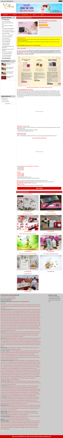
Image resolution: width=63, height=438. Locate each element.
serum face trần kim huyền (11, 325)
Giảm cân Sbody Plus (26, 347)
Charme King (11, 425)
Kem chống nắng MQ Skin (5, 306)
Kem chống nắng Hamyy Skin (31, 405)
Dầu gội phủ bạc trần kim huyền (24, 311)
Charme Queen (20, 422)
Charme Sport (27, 425)
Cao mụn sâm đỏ (24, 403)
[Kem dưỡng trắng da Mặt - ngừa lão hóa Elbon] (28, 263)
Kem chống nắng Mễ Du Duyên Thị (17, 395)
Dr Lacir (4, 362)
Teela (15, 411)
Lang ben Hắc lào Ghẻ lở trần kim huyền (8, 330)
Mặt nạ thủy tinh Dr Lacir (29, 363)
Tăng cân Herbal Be (26, 419)
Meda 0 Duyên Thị (14, 390)
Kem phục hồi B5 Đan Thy (30, 344)
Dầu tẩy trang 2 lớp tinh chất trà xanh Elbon (28, 233)
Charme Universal (20, 424)
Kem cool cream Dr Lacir (13, 363)
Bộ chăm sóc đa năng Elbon (50, 213)
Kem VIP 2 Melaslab (35, 376)
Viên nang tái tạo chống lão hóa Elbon (50, 253)
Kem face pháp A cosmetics (8, 354)
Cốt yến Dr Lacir (27, 365)
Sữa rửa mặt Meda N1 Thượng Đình (26, 393)
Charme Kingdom (22, 427)
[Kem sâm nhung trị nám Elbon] (27, 28)
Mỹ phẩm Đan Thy (11, 338)
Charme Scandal (32, 424)
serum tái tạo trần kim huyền (22, 327)
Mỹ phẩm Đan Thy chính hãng (33, 338)
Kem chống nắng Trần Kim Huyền (17, 314)
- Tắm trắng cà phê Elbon (6, 56)
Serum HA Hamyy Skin (24, 406)
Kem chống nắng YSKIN (8, 414)
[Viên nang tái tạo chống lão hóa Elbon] (51, 263)
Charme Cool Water (34, 425)
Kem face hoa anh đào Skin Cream (11, 417)
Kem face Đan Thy (9, 344)
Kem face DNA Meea (28, 398)
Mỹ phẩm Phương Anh (10, 352)
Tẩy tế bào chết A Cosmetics (10, 357)
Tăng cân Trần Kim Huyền (13, 322)
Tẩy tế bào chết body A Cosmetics (22, 357)
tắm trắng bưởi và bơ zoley (34, 331)
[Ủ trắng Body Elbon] (28, 283)
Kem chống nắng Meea (20, 398)
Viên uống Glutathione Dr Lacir (15, 368)
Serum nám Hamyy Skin (5, 408)
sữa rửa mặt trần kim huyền (22, 325)
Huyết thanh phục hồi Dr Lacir (28, 373)
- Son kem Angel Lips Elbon (7, 55)
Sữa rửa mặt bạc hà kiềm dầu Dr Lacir (29, 362)
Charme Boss (22, 425)
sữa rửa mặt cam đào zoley (23, 331)
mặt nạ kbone (20, 336)
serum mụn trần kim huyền (11, 327)
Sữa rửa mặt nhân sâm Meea (8, 400)
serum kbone (29, 333)
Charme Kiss (9, 424)
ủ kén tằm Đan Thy (15, 339)
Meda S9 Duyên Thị (5, 393)
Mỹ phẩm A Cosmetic (28, 350)
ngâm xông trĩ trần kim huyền (22, 328)
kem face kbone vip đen (22, 333)
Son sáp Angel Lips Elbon (28, 213)
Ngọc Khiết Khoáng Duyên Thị (7, 387)
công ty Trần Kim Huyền (36, 309)
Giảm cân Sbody (10, 347)
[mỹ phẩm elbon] (8, 8)
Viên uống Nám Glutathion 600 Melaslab (11, 379)
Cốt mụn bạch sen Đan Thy (19, 341)
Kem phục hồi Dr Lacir (19, 373)
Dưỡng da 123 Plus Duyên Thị (23, 390)
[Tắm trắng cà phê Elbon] (28, 203)
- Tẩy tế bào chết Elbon (6, 43)
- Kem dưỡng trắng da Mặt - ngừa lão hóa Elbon (8, 47)
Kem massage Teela (33, 411)
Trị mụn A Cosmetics (20, 355)
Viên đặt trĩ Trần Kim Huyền (22, 319)
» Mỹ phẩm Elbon (5, 19)
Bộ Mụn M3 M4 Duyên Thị (22, 389)
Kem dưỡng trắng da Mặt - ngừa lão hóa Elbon (28, 253)
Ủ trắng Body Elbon (28, 273)
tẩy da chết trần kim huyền (32, 325)
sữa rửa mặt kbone (35, 333)
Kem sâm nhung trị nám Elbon (23, 50)
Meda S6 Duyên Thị (5, 389)
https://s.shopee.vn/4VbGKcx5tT (42, 436)
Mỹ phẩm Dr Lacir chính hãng (26, 360)
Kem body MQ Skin (14, 306)
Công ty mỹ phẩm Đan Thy (23, 338)
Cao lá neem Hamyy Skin (12, 409)
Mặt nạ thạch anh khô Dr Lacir (21, 371)
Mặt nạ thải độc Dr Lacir (10, 365)
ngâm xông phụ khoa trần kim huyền (34, 328)
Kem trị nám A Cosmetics (28, 355)
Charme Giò (6, 425)
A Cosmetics (13, 350)
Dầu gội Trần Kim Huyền (5, 311)
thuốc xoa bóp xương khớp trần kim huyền (8, 328)
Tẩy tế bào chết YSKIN (23, 414)
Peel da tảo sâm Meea (7, 401)
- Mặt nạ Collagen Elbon (6, 41)
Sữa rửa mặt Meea (17, 400)
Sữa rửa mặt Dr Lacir (18, 362)
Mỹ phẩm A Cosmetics (20, 350)
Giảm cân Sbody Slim (18, 347)
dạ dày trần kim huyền (19, 312)
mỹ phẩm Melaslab (17, 376)
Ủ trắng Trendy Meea (11, 398)
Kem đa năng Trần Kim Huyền (29, 314)
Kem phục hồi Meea (15, 401)
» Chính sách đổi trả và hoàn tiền (54, 298)
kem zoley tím (15, 331)
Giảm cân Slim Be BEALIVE (17, 419)
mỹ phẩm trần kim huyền (26, 309)
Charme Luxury (35, 427)
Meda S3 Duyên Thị (30, 389)
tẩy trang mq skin (37, 304)
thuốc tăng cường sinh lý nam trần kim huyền (20, 323)
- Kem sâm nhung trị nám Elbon (7, 30)
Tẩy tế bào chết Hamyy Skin (15, 408)
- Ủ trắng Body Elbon (5, 44)
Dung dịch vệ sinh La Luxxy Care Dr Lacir (29, 374)
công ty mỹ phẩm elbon (11, 296)
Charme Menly (15, 427)
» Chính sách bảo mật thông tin (54, 296)
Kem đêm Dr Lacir (21, 363)
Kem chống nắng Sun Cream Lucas (7, 341)
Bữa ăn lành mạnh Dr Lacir (7, 374)
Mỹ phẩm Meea (10, 397)
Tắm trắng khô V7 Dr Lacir (28, 370)
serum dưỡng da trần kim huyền (33, 327)
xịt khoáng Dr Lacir (6, 366)
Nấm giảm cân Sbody (16, 349)
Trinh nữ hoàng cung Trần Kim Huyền (7, 320)
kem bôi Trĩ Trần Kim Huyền (21, 317)
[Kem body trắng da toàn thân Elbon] (51, 243)
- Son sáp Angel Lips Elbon (6, 53)
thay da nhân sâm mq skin (19, 304)
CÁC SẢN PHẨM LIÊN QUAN (22, 191)
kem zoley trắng (9, 331)
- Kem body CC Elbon (5, 33)
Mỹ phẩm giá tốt (10, 411)
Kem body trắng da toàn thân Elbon (51, 233)
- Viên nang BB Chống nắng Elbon (8, 28)
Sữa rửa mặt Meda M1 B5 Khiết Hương (13, 392)
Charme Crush (14, 424)
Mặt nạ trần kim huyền (22, 322)
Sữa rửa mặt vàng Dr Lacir (10, 371)
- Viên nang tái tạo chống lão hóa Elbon (7, 26)
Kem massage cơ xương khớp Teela (22, 411)
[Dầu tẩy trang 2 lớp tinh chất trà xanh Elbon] (28, 243)
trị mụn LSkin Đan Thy (28, 341)
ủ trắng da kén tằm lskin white (24, 339)
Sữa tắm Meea (6, 403)
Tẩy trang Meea (31, 401)
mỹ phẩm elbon (3, 296)
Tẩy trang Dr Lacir (31, 366)
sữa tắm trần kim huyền (33, 323)
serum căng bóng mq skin (29, 304)
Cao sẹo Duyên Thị (17, 387)
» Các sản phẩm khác (6, 58)
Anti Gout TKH (13, 319)
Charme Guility (16, 425)
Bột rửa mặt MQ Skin (22, 306)
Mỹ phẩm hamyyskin (21, 405)
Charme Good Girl (14, 422)
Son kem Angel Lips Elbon (51, 193)
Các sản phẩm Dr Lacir (10, 362)
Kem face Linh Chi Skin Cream (24, 416)
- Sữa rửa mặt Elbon (5, 38)
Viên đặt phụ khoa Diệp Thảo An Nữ (29, 382)
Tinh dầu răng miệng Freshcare (8, 382)
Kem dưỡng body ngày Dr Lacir (8, 370)
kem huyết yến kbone (7, 336)
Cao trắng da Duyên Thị (33, 390)
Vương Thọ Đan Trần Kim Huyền (32, 317)
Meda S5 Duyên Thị (13, 389)
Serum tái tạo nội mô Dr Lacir (32, 371)
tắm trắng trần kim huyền (31, 322)
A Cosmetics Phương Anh (19, 352)
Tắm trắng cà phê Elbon (27, 193)
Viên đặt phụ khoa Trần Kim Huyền (33, 319)
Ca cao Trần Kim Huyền (14, 311)
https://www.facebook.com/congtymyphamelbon (20, 301)
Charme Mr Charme (28, 427)
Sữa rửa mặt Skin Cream (22, 417)
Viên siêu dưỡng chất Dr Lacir (26, 368)
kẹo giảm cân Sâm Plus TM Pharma (16, 381)
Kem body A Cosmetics (25, 354)
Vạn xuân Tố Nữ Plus (18, 382)
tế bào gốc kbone (15, 336)
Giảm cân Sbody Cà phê (8, 349)
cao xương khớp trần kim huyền (9, 312)
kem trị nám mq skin (30, 306)
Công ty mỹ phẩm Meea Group (19, 397)
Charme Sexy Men (9, 427)
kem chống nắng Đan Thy (34, 339)
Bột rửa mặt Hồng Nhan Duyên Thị (30, 395)
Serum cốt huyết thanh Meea (27, 400)
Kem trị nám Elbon (25, 52)
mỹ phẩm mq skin (4, 304)
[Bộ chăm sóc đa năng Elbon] (51, 223)
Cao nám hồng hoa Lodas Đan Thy (19, 344)
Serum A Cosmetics (32, 357)
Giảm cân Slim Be (8, 419)
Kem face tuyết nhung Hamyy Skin (13, 406)
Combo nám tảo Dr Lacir (17, 374)
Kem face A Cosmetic (17, 354)
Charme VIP (25, 422)
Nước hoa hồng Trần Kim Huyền (9, 317)
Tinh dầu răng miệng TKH (34, 320)
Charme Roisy (26, 424)
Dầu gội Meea (17, 403)
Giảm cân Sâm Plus (27, 381)
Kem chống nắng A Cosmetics (10, 355)
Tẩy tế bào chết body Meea (30, 397)
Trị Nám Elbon (25, 126)
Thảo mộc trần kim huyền (17, 309)
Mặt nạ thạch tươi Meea (23, 401)
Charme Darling (36, 422)
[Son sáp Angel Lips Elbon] (28, 223)
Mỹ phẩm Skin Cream (14, 416)
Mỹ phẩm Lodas (8, 339)
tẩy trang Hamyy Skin (24, 408)
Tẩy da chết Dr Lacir (24, 366)
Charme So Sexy (7, 422)
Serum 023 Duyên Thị (6, 390)
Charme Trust (30, 422)
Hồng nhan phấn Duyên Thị (15, 393)
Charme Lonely (3, 424)
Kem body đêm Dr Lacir (19, 370)
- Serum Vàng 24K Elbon (6, 21)
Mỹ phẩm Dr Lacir (17, 360)
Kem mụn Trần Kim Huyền (13, 315)
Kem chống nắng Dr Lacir (19, 365)
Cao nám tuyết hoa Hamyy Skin (34, 406)
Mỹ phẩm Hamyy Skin (13, 405)
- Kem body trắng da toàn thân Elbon (8, 31)
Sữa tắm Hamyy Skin (33, 408)
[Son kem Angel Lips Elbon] (51, 203)
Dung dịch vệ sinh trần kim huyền (30, 312)
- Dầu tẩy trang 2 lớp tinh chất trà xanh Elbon (8, 50)
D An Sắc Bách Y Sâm (25, 392)
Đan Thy (16, 338)
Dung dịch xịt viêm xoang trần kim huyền (22, 320)
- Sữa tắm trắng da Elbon (6, 39)
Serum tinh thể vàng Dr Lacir (15, 366)
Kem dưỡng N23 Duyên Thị (26, 387)
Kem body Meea (12, 403)
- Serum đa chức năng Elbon (7, 36)
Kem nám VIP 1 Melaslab (26, 376)
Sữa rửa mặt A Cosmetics (13, 358)
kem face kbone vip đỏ (13, 333)
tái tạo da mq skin (11, 304)
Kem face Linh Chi (33, 416)
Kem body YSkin (16, 414)
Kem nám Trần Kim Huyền (23, 315)
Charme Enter (3, 427)
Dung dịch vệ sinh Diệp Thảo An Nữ (9, 384)
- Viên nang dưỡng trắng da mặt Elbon (7, 23)
